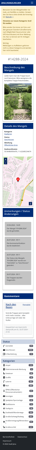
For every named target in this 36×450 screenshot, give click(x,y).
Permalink (26, 305)
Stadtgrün (8, 134)
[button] (18, 101)
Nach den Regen (11, 306)
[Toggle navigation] (32, 3)
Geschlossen (9, 139)
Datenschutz (22, 437)
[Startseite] (11, 2)
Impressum (7, 441)
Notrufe (9, 17)
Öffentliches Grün (11, 145)
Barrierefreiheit (8, 437)
